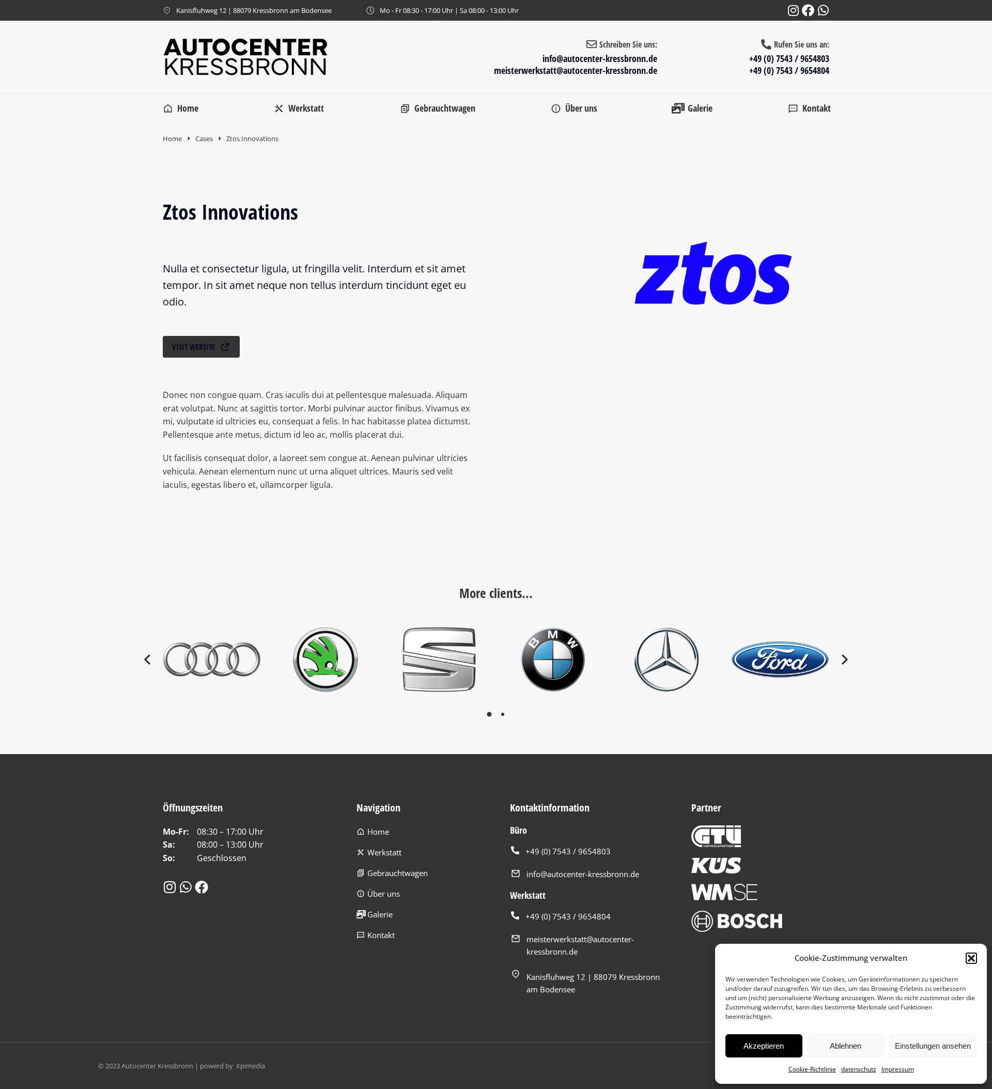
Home (172, 138)
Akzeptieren (763, 1045)
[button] (971, 958)
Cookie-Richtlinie (812, 1069)
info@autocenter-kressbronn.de (599, 58)
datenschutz (858, 1069)
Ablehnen (845, 1045)
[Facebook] (808, 10)
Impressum (897, 1069)
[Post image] (212, 659)
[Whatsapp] (823, 10)
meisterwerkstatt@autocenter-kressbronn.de (575, 70)
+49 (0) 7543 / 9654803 (789, 58)
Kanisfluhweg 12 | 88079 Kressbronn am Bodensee (254, 10)
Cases (204, 138)
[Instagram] (793, 10)
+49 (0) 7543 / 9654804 (789, 70)
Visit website (193, 347)
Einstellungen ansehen (933, 1045)
